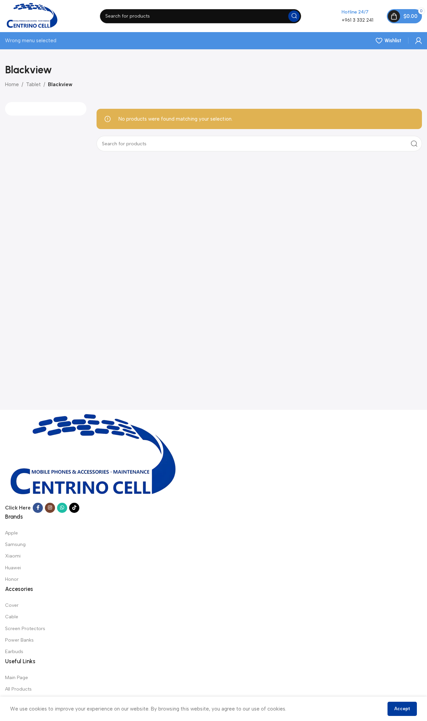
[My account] (418, 40)
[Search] (294, 16)
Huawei (13, 568)
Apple (11, 533)
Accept (402, 708)
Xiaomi (13, 556)
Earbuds (14, 651)
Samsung (15, 544)
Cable (11, 617)
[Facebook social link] (38, 508)
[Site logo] (32, 16)
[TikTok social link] (74, 508)
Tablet (33, 84)
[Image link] (93, 456)
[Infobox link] (357, 16)
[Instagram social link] (50, 508)
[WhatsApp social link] (62, 508)
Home (12, 84)
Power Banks (19, 640)
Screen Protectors (25, 628)
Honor (12, 579)
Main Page (16, 677)
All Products (18, 689)
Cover (12, 605)
